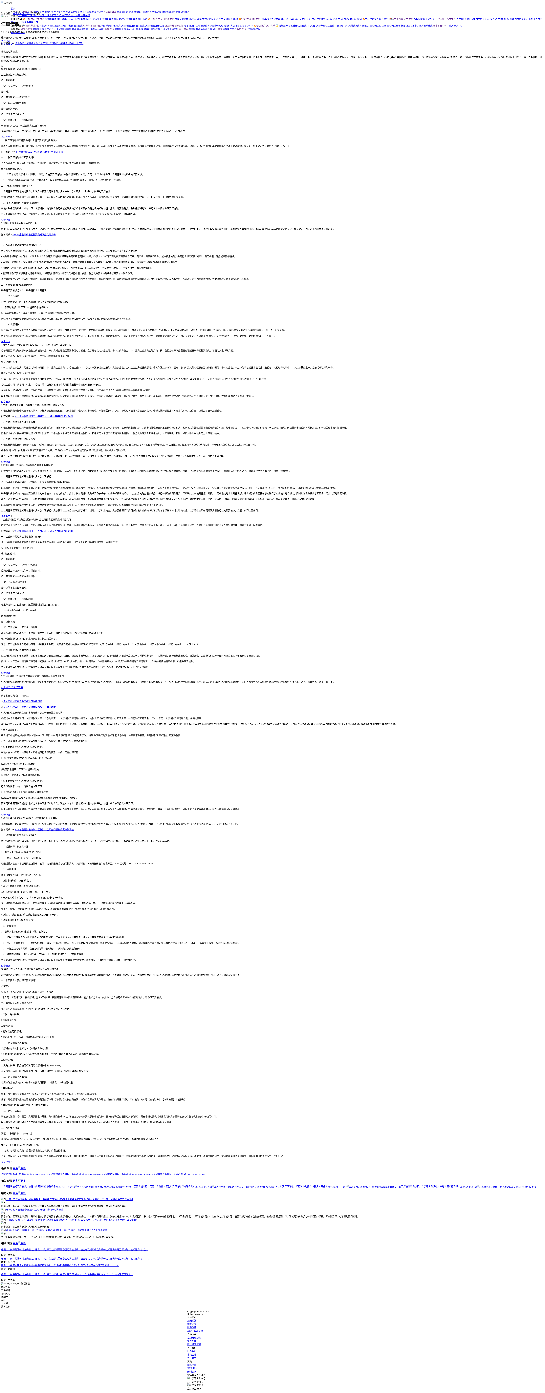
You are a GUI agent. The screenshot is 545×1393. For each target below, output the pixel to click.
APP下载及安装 (195, 1331)
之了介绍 (191, 1358)
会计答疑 (85, 15)
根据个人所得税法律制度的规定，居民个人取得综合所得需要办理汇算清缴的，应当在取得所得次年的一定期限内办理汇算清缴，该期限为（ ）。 (75, 1258)
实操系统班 (26, 29)
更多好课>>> (440, 26)
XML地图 (192, 1368)
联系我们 (191, 1351)
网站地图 (191, 1365)
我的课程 (242, 29)
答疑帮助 (191, 1341)
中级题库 (33, 15)
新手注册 (191, 1327)
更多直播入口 (31, 22)
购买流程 (191, 1324)
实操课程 (110, 29)
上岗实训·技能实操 (174, 26)
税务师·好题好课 (91, 26)
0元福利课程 (110, 12)
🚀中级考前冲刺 (29, 26)
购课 (220, 29)
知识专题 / (25, 13)
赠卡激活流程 (194, 1344)
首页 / (16, 13)
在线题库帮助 (194, 1337)
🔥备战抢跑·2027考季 (264, 26)
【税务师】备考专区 (445, 19)
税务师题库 (53, 15)
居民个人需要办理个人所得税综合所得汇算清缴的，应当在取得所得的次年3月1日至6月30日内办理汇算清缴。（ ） (60, 1265)
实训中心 (184, 29)
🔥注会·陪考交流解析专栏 (161, 19)
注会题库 (42, 15)
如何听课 (191, 1320)
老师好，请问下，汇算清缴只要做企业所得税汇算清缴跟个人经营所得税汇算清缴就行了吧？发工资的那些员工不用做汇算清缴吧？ (72, 1220)
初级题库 (23, 15)
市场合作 (191, 1354)
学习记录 (5, 41)
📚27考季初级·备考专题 (401, 19)
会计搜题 (76, 15)
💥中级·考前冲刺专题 (249, 19)
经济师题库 (65, 15)
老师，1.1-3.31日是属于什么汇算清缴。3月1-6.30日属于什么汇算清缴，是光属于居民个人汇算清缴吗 (56, 1230)
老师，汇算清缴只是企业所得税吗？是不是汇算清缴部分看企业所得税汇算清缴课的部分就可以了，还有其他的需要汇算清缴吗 (69, 1199)
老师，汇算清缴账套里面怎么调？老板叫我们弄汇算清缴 (34, 1210)
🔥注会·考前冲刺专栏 (33, 19)
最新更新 (191, 1371)
